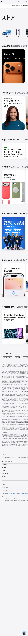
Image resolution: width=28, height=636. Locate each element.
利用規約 (11, 500)
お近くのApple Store (8, 358)
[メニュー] (26, 2)
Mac (7, 36)
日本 (2, 496)
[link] (24, 632)
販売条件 (15, 500)
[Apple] (2, 461)
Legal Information (22, 500)
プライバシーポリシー (5, 500)
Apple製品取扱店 (22, 493)
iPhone (17, 36)
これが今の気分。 (10, 175)
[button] (19, 2)
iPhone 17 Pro (10, 54)
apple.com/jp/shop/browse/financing (9, 382)
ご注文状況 (18, 358)
